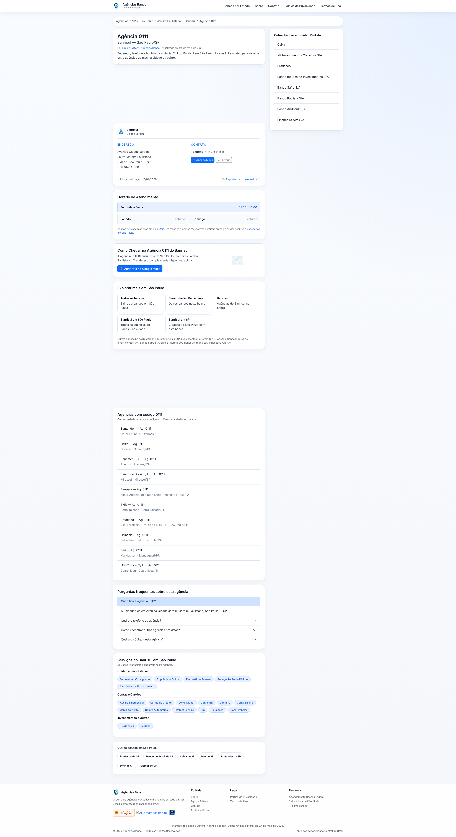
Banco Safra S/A (288, 87)
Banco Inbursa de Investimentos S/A (303, 77)
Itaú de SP (207, 756)
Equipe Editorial (200, 801)
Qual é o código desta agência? (142, 639)
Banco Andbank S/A (291, 109)
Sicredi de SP (148, 765)
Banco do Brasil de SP (159, 756)
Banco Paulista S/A (290, 98)
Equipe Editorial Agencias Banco (141, 47)
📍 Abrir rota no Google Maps (140, 269)
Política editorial (200, 810)
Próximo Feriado (298, 805)
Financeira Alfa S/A (290, 120)
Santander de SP (231, 756)
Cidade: (122, 162)
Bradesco (284, 66)
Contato (273, 6)
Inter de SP (126, 765)
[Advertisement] (189, 94)
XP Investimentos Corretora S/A (299, 55)
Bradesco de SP (129, 756)
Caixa (281, 44)
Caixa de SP (187, 756)
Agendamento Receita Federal (306, 796)
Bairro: (121, 157)
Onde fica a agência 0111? (138, 601)
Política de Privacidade (299, 6)
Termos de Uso (330, 6)
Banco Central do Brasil (329, 830)
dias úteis (158, 228)
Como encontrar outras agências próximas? (150, 630)
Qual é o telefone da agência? (141, 620)
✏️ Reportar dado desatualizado (241, 179)
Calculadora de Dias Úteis (304, 801)
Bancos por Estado (237, 6)
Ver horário (223, 159)
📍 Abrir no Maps (203, 159)
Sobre (259, 6)
